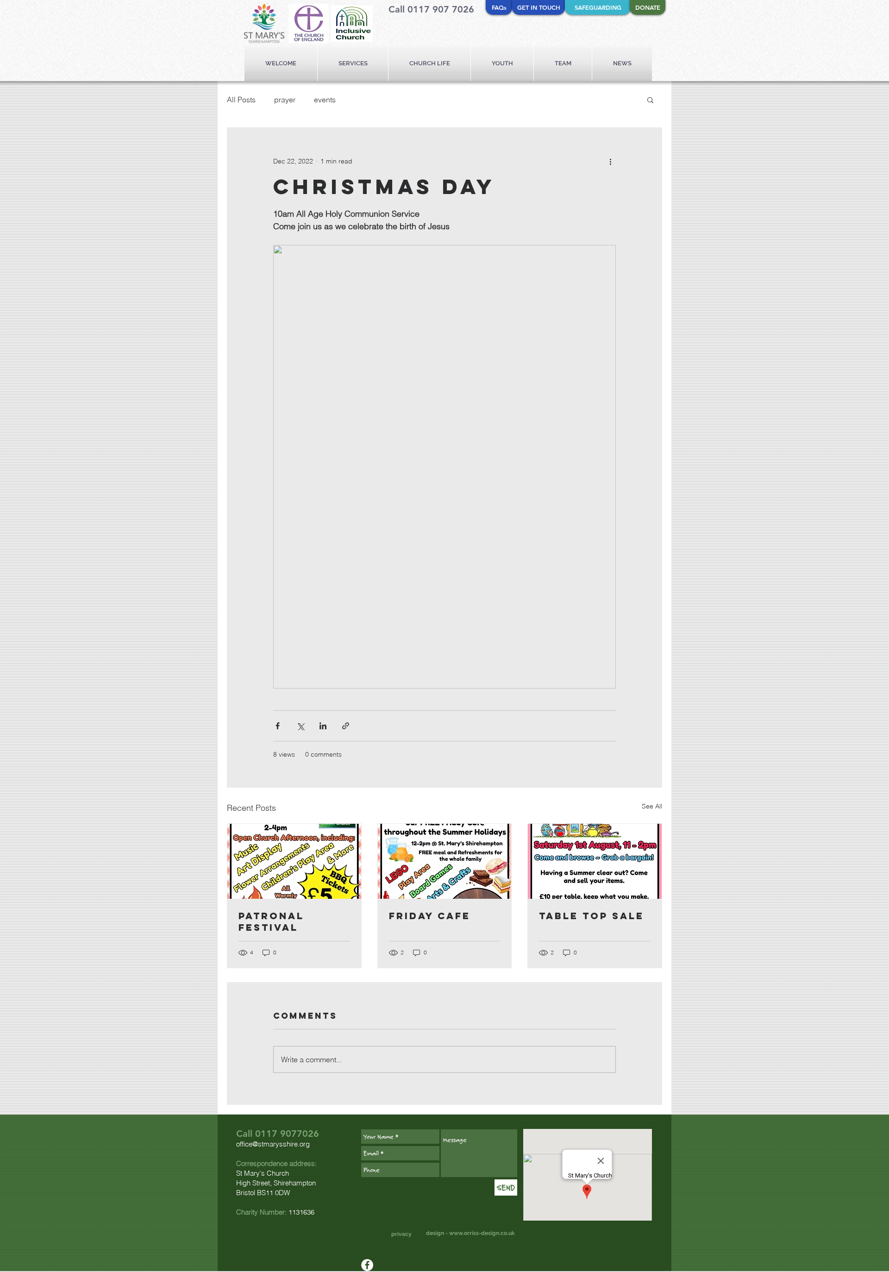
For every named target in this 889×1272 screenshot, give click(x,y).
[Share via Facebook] (277, 725)
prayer (284, 99)
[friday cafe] (445, 861)
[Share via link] (345, 725)
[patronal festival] (294, 861)
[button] (650, 99)
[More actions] (610, 161)
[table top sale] (595, 861)
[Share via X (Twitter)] (300, 725)
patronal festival (271, 921)
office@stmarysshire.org (273, 1144)
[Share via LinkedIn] (323, 725)
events (325, 99)
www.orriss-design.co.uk (482, 1233)
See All (652, 806)
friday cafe (429, 915)
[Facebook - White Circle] (367, 1265)
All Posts (241, 99)
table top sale (591, 915)
